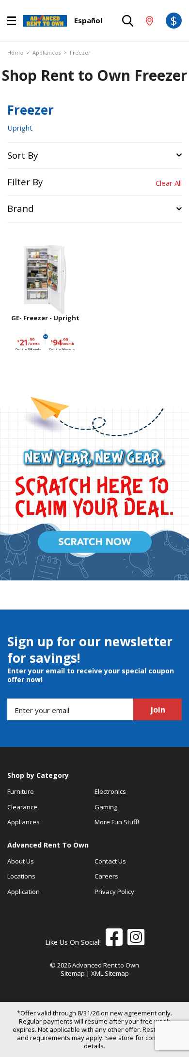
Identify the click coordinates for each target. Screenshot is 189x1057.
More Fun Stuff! (116, 822)
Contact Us (110, 861)
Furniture (20, 791)
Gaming (105, 807)
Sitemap (73, 973)
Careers (106, 876)
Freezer (80, 52)
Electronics (110, 791)
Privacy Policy (114, 891)
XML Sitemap (110, 973)
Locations (21, 876)
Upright (19, 128)
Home (15, 52)
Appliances (46, 52)
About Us (20, 861)
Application (23, 891)
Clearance (22, 807)
